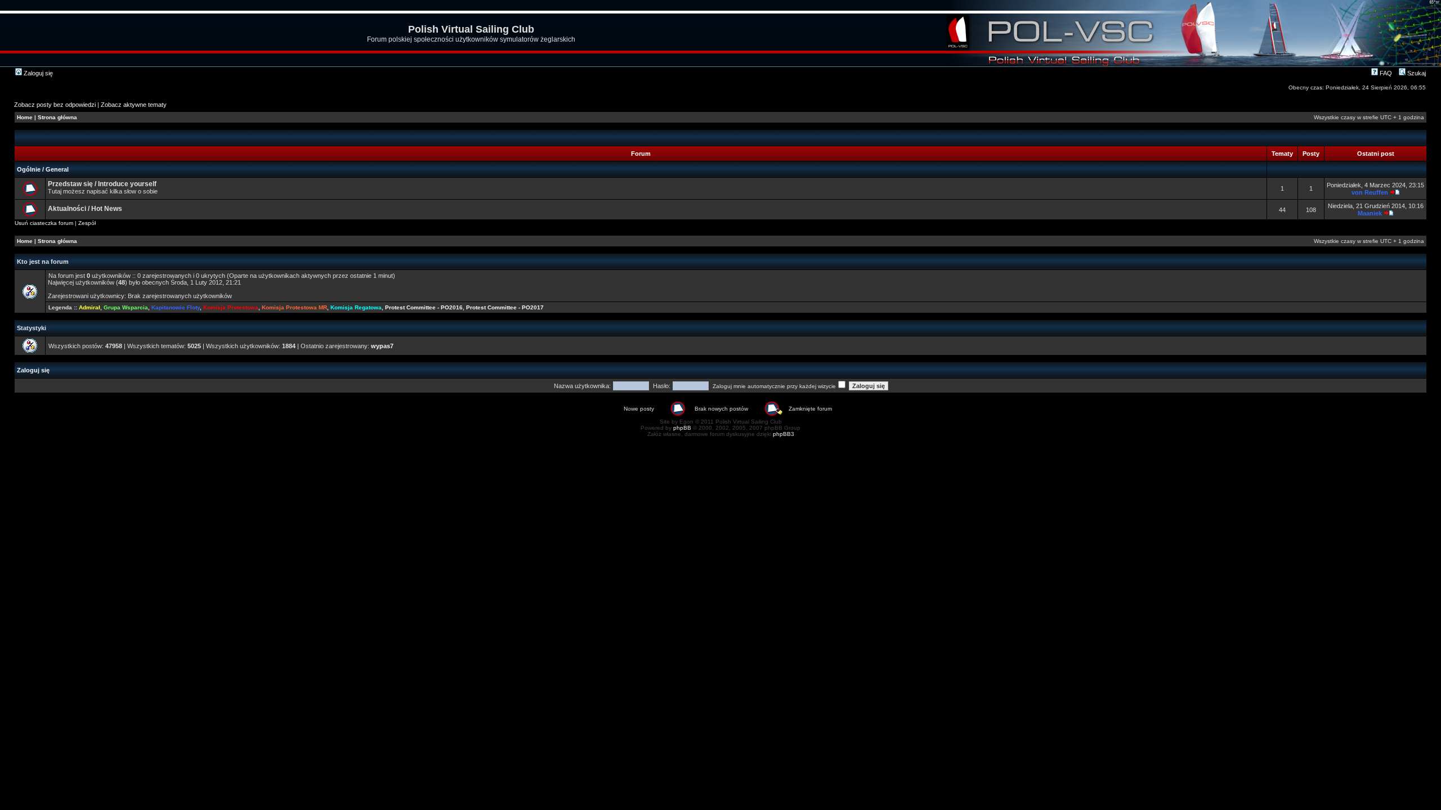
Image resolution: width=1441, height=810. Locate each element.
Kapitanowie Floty (175, 307)
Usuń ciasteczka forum (44, 223)
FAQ (1385, 73)
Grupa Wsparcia (126, 307)
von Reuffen (1370, 192)
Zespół (87, 223)
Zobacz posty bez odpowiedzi (55, 104)
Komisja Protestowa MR (294, 307)
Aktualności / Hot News (85, 209)
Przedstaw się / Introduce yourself (102, 184)
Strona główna (57, 117)
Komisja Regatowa (356, 307)
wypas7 (382, 346)
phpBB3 (783, 434)
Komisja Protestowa (230, 307)
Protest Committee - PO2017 (505, 307)
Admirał (89, 307)
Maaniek (1370, 213)
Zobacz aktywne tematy (134, 104)
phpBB (682, 428)
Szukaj (1416, 73)
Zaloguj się (37, 73)
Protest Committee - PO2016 (424, 307)
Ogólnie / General (43, 169)
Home (25, 117)
